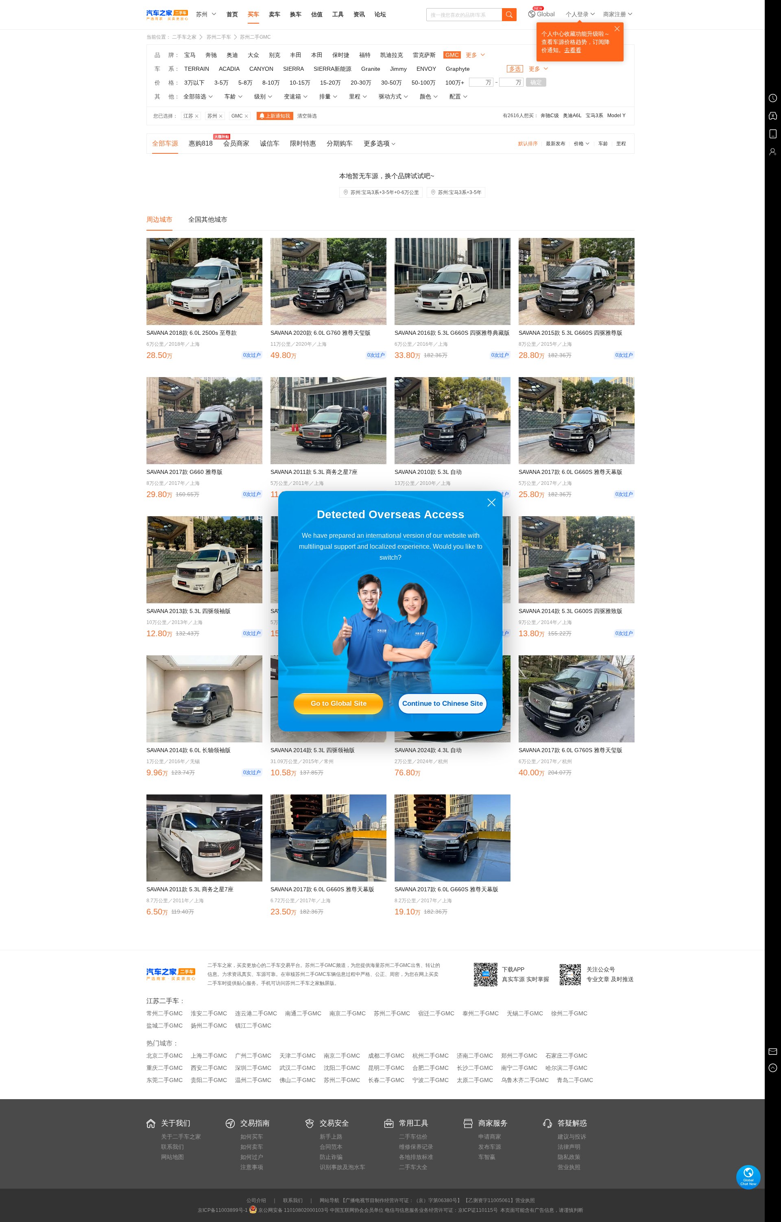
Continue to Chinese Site (442, 703)
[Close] (491, 503)
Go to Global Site (339, 703)
